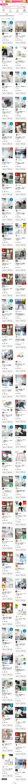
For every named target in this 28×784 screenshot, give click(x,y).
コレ (5, 42)
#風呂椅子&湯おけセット (7, 162)
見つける (10, 10)
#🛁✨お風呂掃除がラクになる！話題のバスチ (7, 567)
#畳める (8, 416)
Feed (3, 10)
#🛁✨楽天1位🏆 (5, 313)
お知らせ (17, 10)
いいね (10, 42)
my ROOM (24, 10)
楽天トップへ (24, 4)
